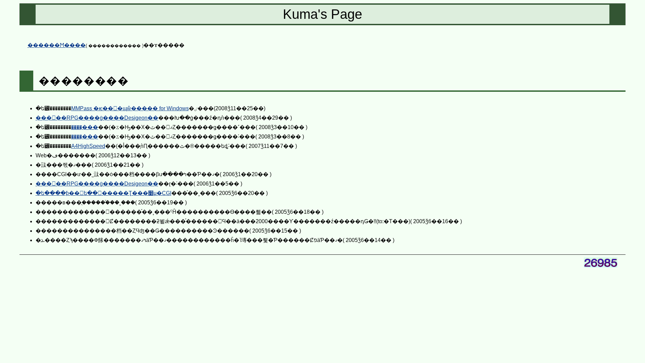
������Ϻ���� (57, 45)
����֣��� (84, 127)
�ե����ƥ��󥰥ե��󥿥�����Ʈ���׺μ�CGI (103, 193)
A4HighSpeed (88, 146)
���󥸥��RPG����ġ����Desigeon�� (97, 118)
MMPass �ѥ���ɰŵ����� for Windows (130, 108)
